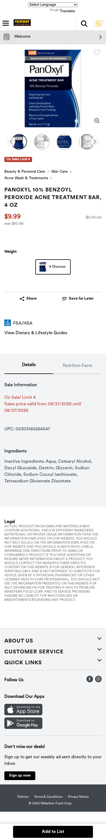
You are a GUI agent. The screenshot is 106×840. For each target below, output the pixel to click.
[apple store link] (23, 714)
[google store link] (23, 728)
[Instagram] (98, 681)
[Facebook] (89, 681)
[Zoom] (97, 121)
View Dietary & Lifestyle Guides (35, 333)
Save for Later (81, 299)
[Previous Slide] (11, 142)
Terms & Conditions (48, 797)
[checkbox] (97, 52)
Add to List (53, 832)
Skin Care (59, 172)
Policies (23, 797)
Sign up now (20, 776)
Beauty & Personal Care (24, 172)
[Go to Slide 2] (42, 142)
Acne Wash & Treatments (26, 178)
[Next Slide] (95, 142)
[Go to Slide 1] (19, 142)
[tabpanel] (53, 429)
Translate (67, 11)
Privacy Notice (78, 797)
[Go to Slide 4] (87, 142)
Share (31, 299)
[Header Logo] (21, 23)
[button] (84, 23)
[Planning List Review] (98, 26)
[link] (78, 298)
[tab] (28, 366)
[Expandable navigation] (5, 23)
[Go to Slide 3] (64, 142)
